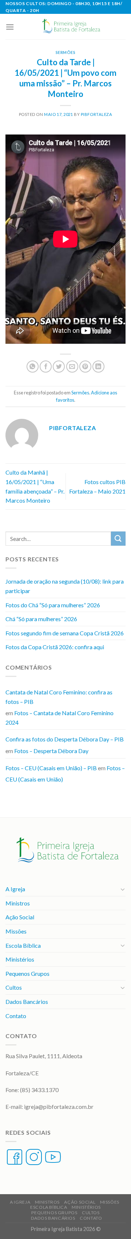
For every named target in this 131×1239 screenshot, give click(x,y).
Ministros (17, 903)
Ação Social (19, 916)
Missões (16, 931)
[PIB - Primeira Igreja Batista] (70, 26)
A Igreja (15, 888)
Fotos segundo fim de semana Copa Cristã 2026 (64, 633)
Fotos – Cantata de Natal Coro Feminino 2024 (59, 717)
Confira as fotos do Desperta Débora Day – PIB (64, 739)
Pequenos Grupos (27, 973)
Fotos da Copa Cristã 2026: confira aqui (54, 646)
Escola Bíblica (23, 945)
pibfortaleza (96, 114)
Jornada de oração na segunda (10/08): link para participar (64, 586)
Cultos (13, 987)
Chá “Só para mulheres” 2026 (41, 618)
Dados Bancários (26, 1001)
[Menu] (9, 27)
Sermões (66, 52)
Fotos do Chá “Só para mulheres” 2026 (52, 604)
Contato (15, 1015)
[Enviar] (118, 538)
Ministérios (19, 959)
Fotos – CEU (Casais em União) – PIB (51, 767)
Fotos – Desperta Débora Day (51, 750)
